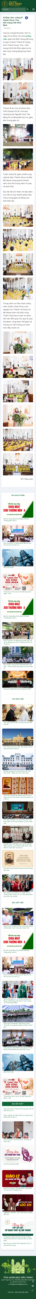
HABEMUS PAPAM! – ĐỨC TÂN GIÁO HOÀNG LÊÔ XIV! (18, 1213)
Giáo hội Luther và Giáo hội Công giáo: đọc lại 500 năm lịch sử (18, 1109)
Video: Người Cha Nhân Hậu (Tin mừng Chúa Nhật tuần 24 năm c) (18, 1116)
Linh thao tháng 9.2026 (11, 1164)
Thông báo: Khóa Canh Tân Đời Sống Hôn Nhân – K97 (17, 592)
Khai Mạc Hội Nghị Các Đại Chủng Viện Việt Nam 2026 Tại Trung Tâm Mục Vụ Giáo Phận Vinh (18, 821)
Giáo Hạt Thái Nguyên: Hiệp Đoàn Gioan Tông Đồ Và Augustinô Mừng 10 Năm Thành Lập (18, 1025)
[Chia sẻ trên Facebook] (26, 17)
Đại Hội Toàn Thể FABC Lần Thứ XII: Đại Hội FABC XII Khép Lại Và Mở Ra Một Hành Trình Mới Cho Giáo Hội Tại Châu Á (18, 845)
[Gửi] (28, 9)
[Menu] (33, 9)
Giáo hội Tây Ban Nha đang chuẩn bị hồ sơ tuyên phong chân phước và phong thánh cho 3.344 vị (18, 797)
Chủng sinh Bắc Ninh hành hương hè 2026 (17, 689)
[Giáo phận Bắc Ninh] (12, 4)
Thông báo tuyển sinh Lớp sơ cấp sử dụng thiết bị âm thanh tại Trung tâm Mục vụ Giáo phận (18, 1238)
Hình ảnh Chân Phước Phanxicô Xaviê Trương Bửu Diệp (18, 869)
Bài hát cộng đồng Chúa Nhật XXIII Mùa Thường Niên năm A (16, 519)
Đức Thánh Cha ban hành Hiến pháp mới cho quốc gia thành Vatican (18, 747)
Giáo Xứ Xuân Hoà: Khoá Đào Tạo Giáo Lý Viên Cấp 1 (17, 1140)
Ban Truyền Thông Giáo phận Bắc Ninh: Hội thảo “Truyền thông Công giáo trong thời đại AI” (18, 666)
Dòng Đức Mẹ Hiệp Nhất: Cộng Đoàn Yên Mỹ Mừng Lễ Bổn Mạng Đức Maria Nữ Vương (18, 1048)
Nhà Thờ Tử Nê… (9, 567)
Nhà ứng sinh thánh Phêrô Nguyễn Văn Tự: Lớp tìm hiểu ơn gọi (18, 1244)
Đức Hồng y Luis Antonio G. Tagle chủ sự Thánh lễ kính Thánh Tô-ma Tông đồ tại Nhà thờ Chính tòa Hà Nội (18, 894)
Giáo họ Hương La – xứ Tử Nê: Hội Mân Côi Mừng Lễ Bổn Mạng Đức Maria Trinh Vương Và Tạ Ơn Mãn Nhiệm (17, 1000)
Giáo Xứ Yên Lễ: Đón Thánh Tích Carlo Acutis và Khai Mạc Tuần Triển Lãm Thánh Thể (18, 927)
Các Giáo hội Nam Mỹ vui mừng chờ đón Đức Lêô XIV (18, 723)
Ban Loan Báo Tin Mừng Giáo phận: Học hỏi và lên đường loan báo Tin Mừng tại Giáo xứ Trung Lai (18, 642)
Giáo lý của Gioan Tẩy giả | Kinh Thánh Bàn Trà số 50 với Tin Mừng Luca (18, 1189)
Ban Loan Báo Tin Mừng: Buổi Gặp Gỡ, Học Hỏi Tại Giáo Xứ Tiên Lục (17, 544)
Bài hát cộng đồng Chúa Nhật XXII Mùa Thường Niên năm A (16, 617)
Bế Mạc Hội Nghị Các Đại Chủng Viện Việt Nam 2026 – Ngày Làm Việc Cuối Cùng (17, 772)
